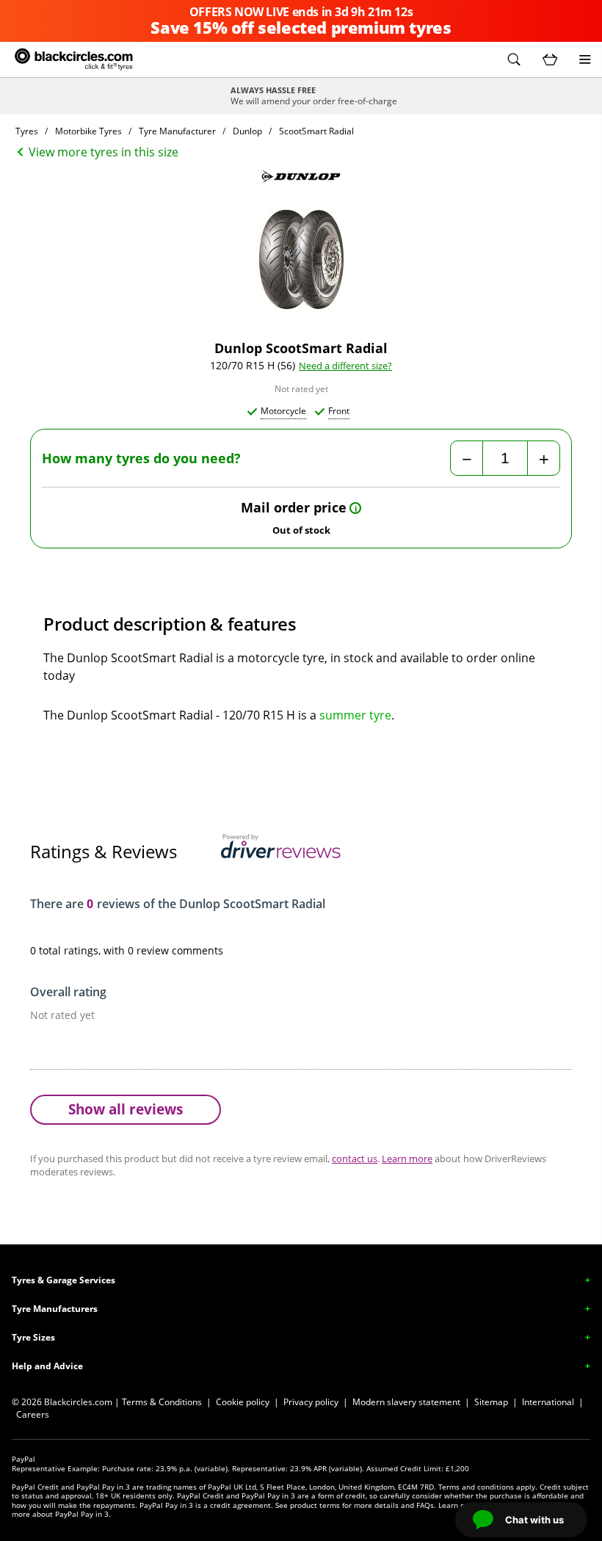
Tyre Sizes (33, 1337)
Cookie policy (242, 1402)
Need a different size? (345, 366)
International (548, 1402)
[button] (514, 59)
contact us (354, 1158)
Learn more (407, 1158)
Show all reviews (125, 1109)
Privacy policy (310, 1402)
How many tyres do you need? (141, 458)
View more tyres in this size (103, 152)
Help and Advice (47, 1366)
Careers (32, 1414)
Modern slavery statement (406, 1402)
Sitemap (491, 1402)
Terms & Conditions (162, 1402)
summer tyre (355, 715)
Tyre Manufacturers (55, 1308)
